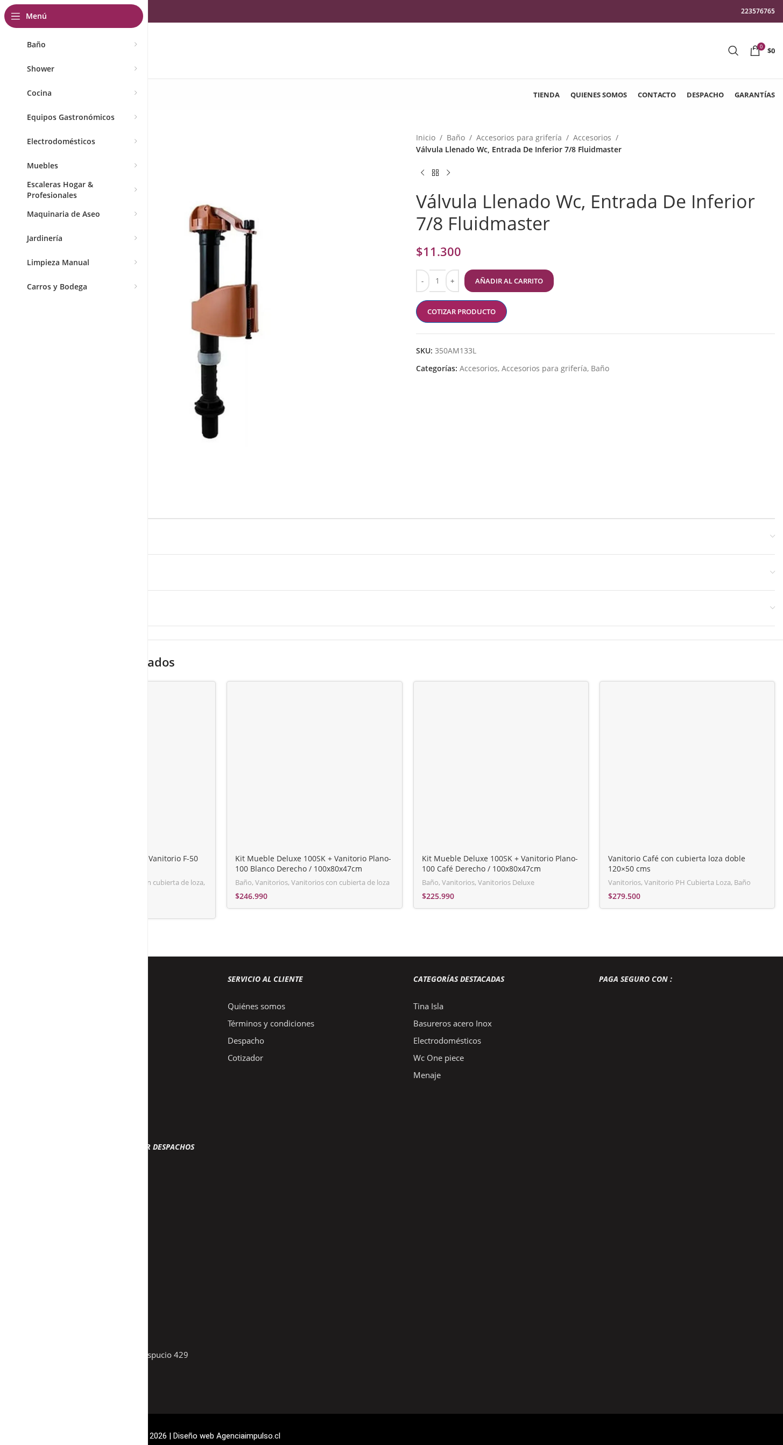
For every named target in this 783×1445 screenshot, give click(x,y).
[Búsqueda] (733, 50)
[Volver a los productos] (435, 173)
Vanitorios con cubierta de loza (154, 882)
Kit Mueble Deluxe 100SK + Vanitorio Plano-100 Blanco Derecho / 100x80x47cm (313, 863)
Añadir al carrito (509, 281)
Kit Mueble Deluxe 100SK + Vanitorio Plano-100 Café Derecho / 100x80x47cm (500, 863)
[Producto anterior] (422, 173)
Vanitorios (271, 882)
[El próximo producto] (448, 173)
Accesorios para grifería (519, 137)
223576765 (758, 11)
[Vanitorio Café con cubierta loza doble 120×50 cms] (687, 769)
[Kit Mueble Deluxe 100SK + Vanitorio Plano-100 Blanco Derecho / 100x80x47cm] (314, 769)
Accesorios (592, 137)
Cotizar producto (461, 311)
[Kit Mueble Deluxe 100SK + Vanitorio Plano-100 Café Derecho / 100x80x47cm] (501, 769)
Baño (456, 137)
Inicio (425, 137)
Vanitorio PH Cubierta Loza (687, 882)
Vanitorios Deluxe (506, 882)
